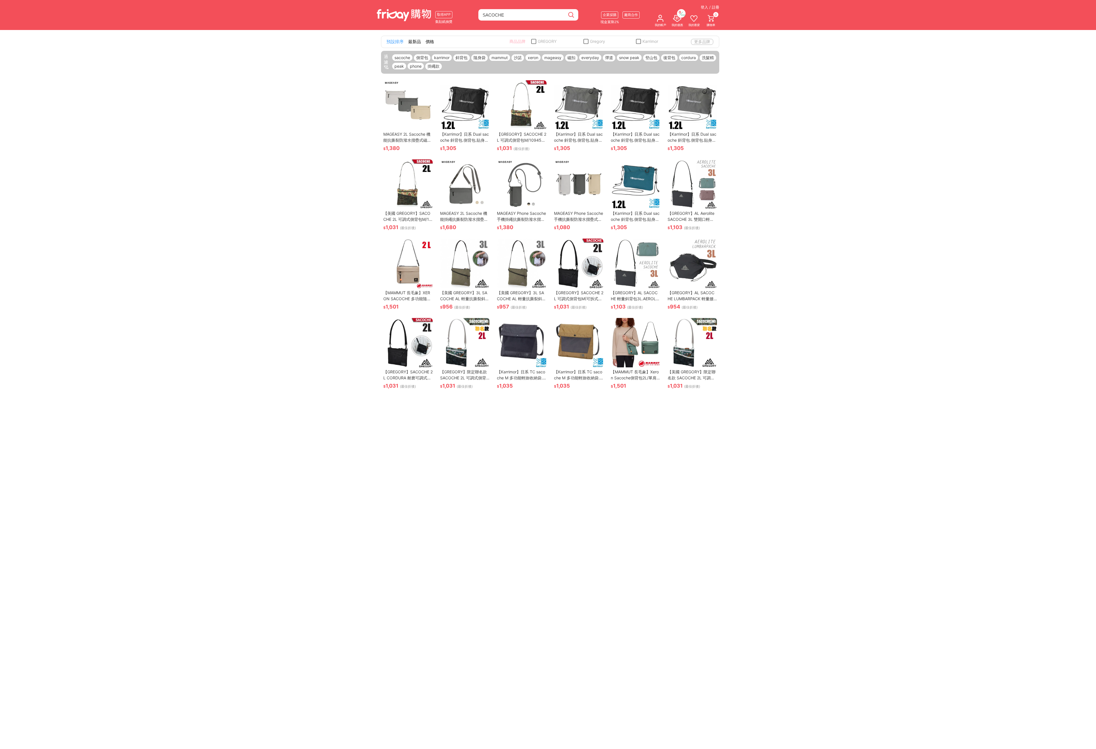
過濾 (386, 59)
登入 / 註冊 (710, 7)
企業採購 (609, 15)
